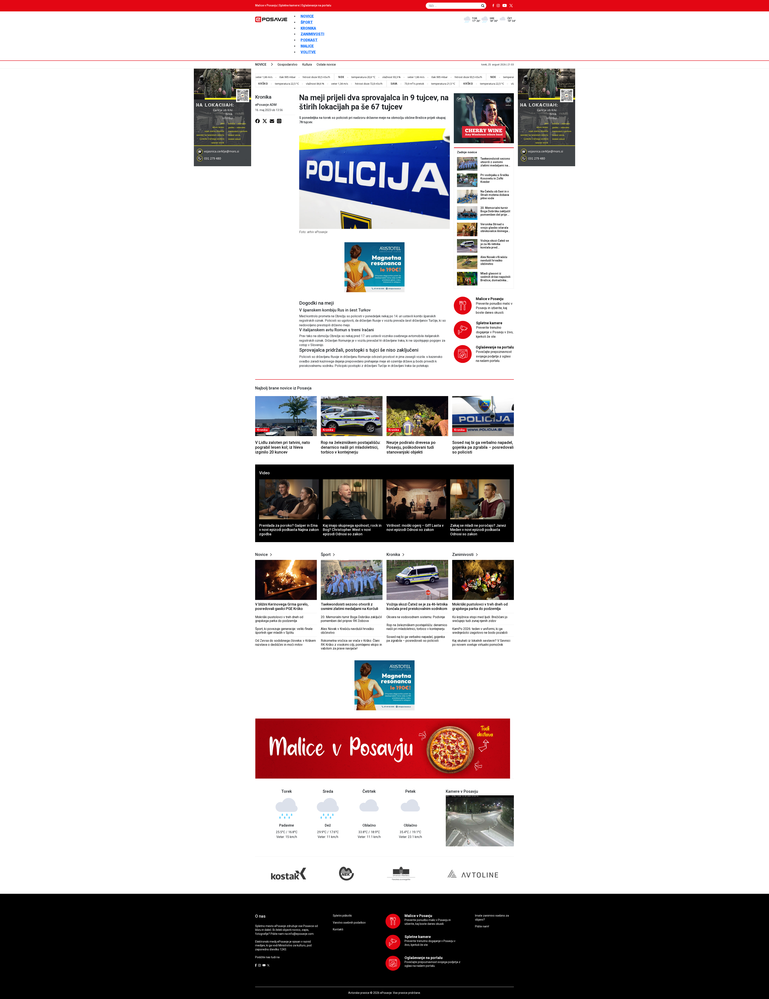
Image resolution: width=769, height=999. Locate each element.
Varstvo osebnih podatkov (349, 922)
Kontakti (338, 929)
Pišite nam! (482, 926)
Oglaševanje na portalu (316, 5)
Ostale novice (326, 64)
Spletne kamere (289, 5)
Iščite (483, 6)
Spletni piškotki (342, 915)
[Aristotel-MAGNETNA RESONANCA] (374, 267)
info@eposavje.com (301, 933)
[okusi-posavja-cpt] (484, 118)
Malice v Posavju (266, 5)
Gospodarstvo (287, 64)
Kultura (307, 64)
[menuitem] (307, 16)
